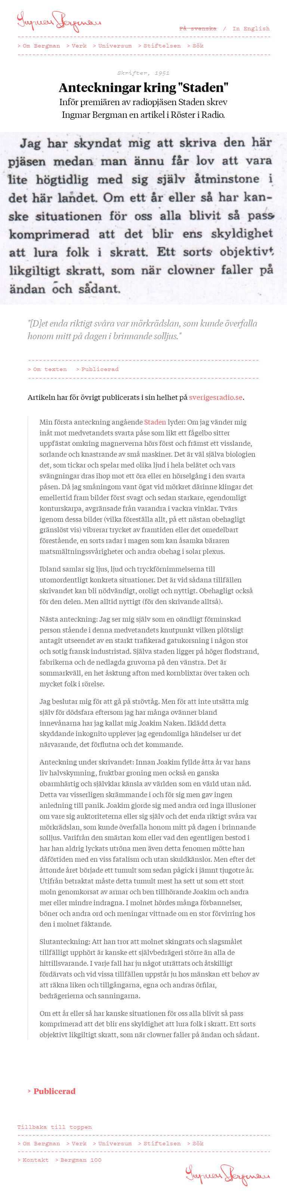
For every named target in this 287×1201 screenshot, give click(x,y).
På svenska (198, 28)
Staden (156, 421)
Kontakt (36, 1160)
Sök (198, 46)
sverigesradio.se (216, 397)
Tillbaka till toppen (54, 1127)
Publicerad (100, 369)
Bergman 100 (81, 1160)
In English (251, 28)
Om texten (50, 369)
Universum (115, 46)
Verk (79, 46)
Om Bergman (41, 46)
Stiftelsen (162, 46)
